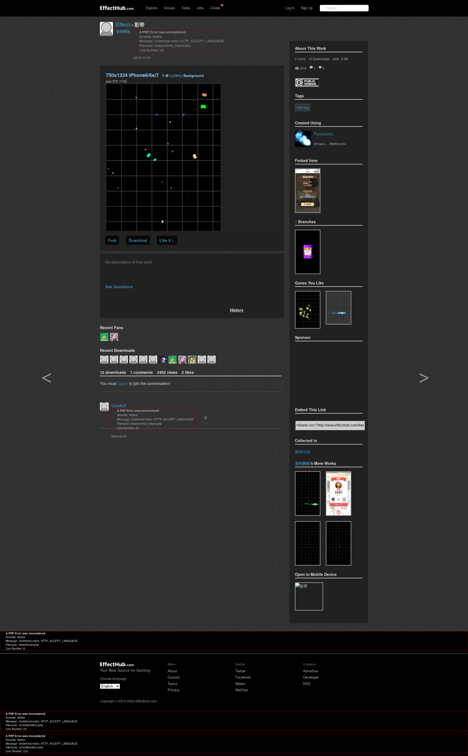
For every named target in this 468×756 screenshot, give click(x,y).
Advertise (310, 670)
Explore (151, 7)
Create (215, 7)
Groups (169, 7)
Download (138, 240)
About (172, 670)
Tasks (185, 7)
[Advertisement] (322, 372)
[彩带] (307, 190)
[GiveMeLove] (338, 543)
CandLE (118, 405)
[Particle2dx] (303, 139)
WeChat (241, 689)
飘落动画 (302, 451)
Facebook (243, 677)
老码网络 (123, 31)
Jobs (200, 7)
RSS (306, 683)
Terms (172, 683)
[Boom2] (307, 310)
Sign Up (307, 7)
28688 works (337, 143)
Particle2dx (323, 134)
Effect (123, 24)
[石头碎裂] (307, 543)
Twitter (240, 670)
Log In (289, 7)
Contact (174, 677)
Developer (311, 677)
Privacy (174, 689)
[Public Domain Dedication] (307, 85)
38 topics (320, 143)
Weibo (240, 683)
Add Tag (302, 107)
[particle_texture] (338, 308)
